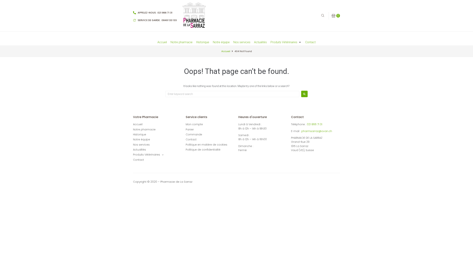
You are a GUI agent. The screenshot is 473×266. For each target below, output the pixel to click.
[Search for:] (232, 94)
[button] (286, 42)
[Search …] (322, 15)
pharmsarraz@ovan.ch (316, 131)
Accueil (225, 51)
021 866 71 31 (314, 124)
